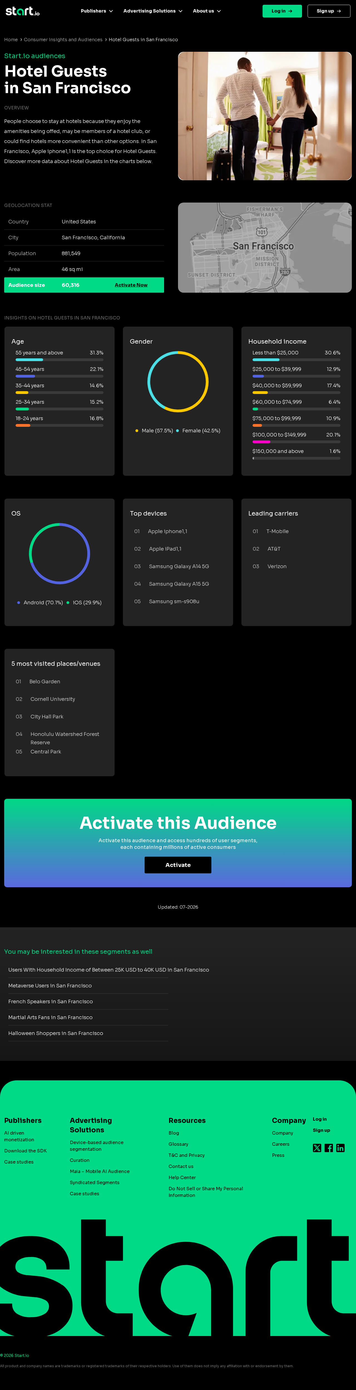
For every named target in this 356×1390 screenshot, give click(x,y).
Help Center (182, 1177)
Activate (178, 865)
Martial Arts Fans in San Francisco (50, 1017)
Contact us (181, 1166)
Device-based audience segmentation (96, 1146)
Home (11, 40)
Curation (80, 1160)
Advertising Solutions (149, 11)
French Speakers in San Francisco (50, 1002)
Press (278, 1155)
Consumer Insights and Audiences (63, 40)
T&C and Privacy (187, 1155)
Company (282, 1133)
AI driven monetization (19, 1136)
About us (203, 11)
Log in (279, 11)
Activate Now (131, 285)
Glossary (178, 1144)
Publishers (93, 11)
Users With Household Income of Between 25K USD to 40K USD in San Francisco (108, 970)
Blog (174, 1133)
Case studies (19, 1162)
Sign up (325, 11)
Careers (281, 1144)
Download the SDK (25, 1151)
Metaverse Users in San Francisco (50, 986)
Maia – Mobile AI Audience (100, 1171)
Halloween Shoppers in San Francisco (55, 1033)
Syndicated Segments (95, 1183)
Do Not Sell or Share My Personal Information (206, 1192)
